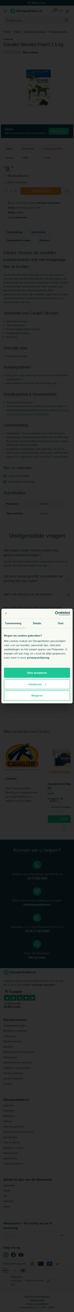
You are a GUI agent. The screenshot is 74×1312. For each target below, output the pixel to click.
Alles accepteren (37, 672)
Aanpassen (35, 684)
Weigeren (37, 695)
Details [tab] (37, 623)
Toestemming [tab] (13, 623)
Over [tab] (61, 623)
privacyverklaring (38, 657)
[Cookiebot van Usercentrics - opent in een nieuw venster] (55, 613)
